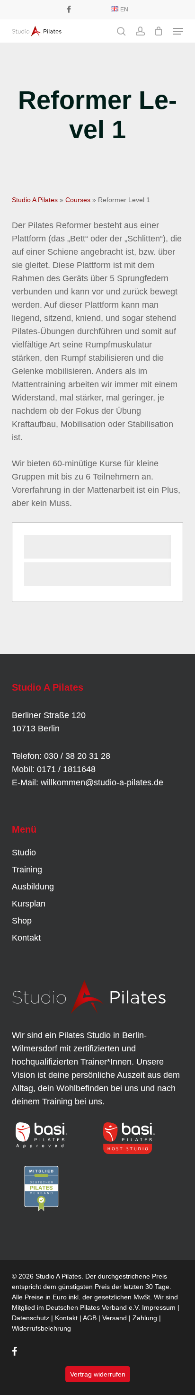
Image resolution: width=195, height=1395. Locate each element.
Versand (114, 1318)
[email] (98, 9)
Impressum (159, 1307)
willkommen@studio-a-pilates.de (102, 782)
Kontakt (26, 937)
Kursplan (28, 903)
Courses (77, 200)
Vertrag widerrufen (97, 1374)
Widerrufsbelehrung (41, 1328)
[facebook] (69, 9)
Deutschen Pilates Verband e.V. (93, 1307)
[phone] (83, 9)
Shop (22, 920)
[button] (178, 31)
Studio (24, 852)
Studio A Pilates (35, 200)
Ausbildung (33, 886)
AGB (90, 1318)
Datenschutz (30, 1318)
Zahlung (145, 1318)
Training (27, 869)
